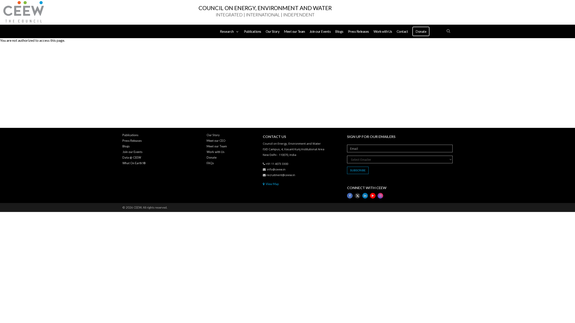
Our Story (273, 31)
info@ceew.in (276, 169)
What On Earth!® (134, 163)
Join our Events (320, 31)
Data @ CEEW (131, 157)
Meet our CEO (216, 140)
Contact (402, 31)
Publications (252, 31)
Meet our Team (294, 31)
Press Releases (358, 31)
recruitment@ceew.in (280, 175)
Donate (421, 31)
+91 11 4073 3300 (277, 164)
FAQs (210, 163)
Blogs (339, 31)
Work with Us (383, 31)
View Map (272, 184)
